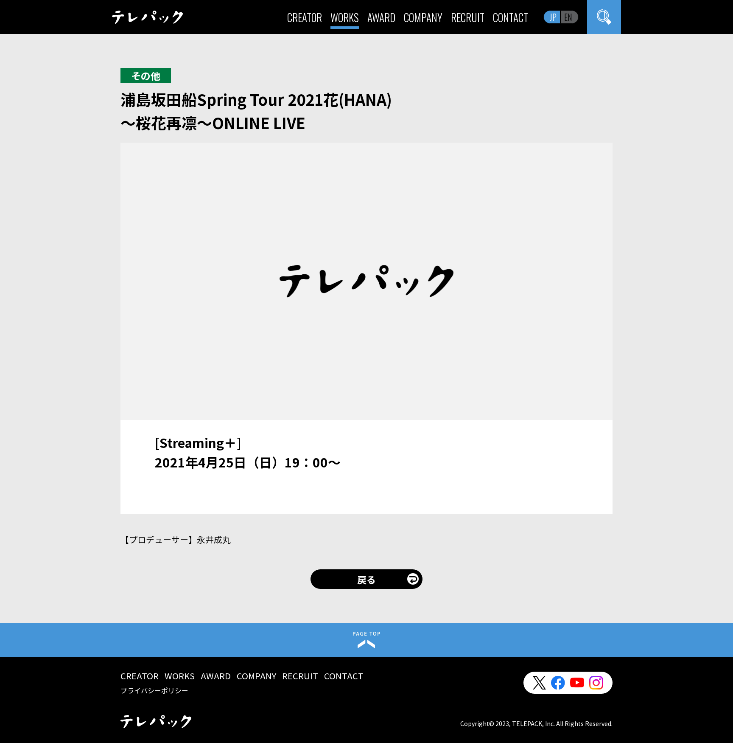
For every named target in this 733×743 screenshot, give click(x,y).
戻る (366, 579)
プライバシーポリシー (154, 690)
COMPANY (423, 17)
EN (568, 17)
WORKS (344, 17)
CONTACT (510, 17)
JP (553, 17)
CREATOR (304, 17)
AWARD (381, 17)
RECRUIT (467, 17)
